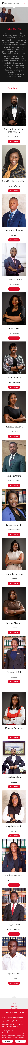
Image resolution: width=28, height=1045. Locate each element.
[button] (24, 3)
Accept (21, 1041)
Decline (7, 1041)
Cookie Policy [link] (14, 1008)
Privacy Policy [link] (14, 1006)
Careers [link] (14, 1003)
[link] (10, 3)
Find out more (14, 141)
